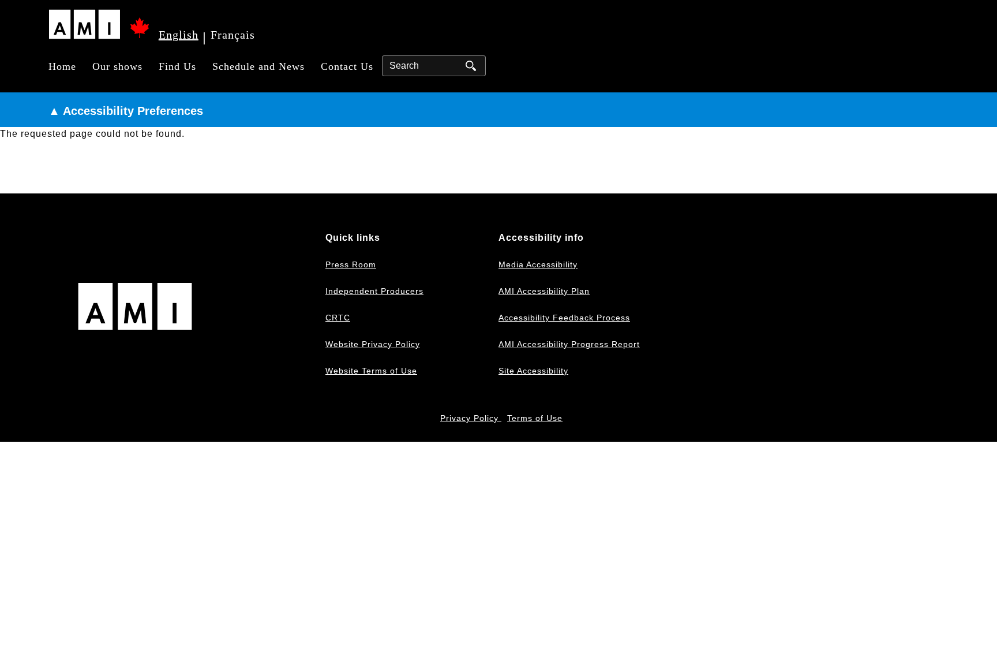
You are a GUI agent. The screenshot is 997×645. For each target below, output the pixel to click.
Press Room (350, 264)
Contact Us (347, 66)
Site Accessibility (533, 370)
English (178, 34)
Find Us (177, 66)
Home (62, 66)
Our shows (117, 66)
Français (233, 34)
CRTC (337, 317)
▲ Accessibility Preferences (125, 111)
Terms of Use (535, 418)
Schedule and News (258, 66)
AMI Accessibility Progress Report (569, 344)
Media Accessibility (538, 264)
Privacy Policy (470, 418)
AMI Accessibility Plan (544, 291)
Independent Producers (374, 291)
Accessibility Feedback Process (564, 317)
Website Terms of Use (371, 370)
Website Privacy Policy (372, 344)
